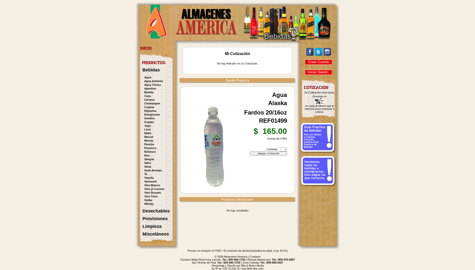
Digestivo (150, 110)
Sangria (149, 159)
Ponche (149, 144)
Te (145, 174)
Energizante (152, 114)
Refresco (150, 151)
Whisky (149, 203)
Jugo (147, 125)
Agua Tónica (152, 84)
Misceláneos (155, 234)
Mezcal (148, 136)
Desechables (156, 211)
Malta (147, 133)
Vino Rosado (152, 192)
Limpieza (152, 226)
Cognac (149, 107)
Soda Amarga (153, 170)
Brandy (149, 92)
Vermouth (150, 181)
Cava (147, 95)
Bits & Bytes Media (252, 265)
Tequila (149, 177)
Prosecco (150, 148)
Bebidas (151, 69)
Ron (147, 155)
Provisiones (155, 218)
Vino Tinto (151, 196)
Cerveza (149, 99)
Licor (147, 129)
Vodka (148, 200)
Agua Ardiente (153, 81)
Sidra (147, 162)
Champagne (152, 103)
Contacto (255, 256)
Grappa (149, 121)
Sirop (147, 166)
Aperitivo (150, 88)
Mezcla (148, 140)
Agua (147, 77)
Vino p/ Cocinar (154, 188)
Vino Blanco (152, 185)
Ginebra (149, 118)
